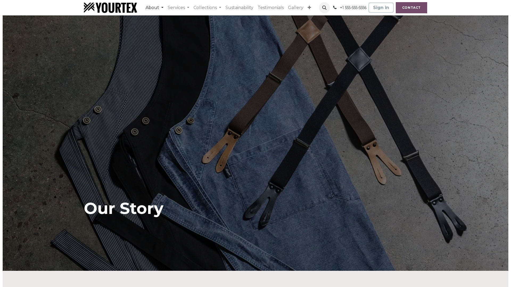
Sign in (381, 7)
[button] (324, 7)
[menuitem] (154, 7)
